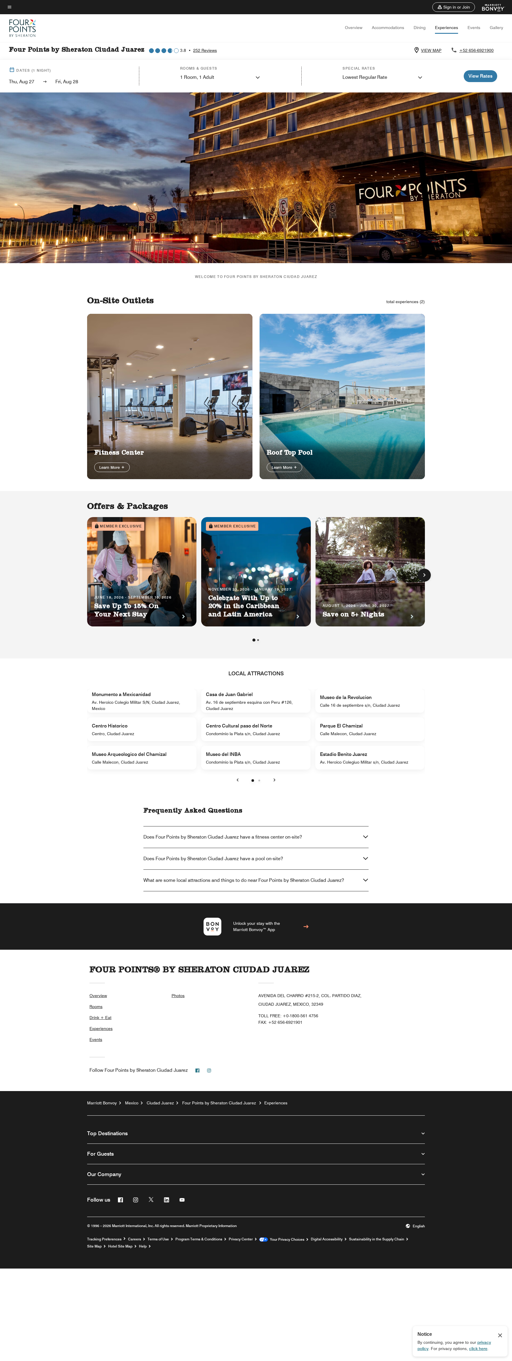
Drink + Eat (100, 1017)
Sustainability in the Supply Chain (376, 1239)
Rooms (96, 1006)
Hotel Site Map (120, 1246)
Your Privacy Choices (286, 1239)
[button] (453, 7)
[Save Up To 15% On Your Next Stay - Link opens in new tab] (141, 571)
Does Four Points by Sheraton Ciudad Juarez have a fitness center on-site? (222, 837)
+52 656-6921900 (476, 50)
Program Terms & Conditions (198, 1239)
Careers (134, 1239)
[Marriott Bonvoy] (490, 7)
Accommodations (388, 27)
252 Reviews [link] (205, 50)
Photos (178, 995)
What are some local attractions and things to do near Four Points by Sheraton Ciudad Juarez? (243, 880)
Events (474, 27)
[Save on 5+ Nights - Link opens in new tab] (370, 571)
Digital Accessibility (327, 1239)
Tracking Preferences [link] (104, 1239)
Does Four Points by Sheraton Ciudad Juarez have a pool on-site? (213, 858)
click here (478, 1348)
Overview (353, 27)
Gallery (496, 27)
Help (143, 1246)
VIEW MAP (431, 50)
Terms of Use (158, 1239)
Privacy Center (241, 1239)
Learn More (110, 467)
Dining (419, 27)
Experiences (446, 27)
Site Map (94, 1246)
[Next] (424, 575)
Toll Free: (288, 1015)
